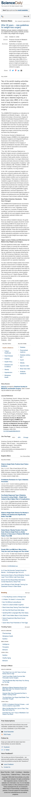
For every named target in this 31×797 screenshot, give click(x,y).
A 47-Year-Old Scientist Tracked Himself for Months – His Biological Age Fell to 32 (13, 571)
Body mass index (25, 369)
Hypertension (8, 372)
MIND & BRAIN (4, 641)
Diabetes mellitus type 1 (25, 356)
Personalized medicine (24, 351)
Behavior (5, 650)
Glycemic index (24, 366)
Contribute (19, 772)
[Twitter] (13, 70)
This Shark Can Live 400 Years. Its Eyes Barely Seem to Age (14, 673)
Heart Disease (8, 356)
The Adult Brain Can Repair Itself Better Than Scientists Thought (15, 698)
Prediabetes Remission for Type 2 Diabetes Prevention (14, 480)
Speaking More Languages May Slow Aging (15, 613)
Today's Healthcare (7, 352)
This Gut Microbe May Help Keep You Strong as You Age (15, 681)
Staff (12, 772)
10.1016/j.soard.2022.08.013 (11, 431)
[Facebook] (10, 70)
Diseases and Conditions (8, 366)
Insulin (22, 360)
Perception (5, 647)
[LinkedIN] (19, 70)
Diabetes (7, 359)
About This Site (5, 772)
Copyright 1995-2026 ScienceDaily (12, 777)
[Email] (21, 70)
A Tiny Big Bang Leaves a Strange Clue (14, 597)
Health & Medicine (7, 348)
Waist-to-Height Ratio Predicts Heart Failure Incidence (14, 465)
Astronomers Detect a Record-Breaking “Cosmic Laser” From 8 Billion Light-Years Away (15, 576)
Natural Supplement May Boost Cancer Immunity (13, 619)
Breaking (4, 593)
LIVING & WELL (4, 652)
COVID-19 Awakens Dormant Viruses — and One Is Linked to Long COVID (15, 705)
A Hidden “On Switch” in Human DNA (13, 599)
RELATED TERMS (22, 343)
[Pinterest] (16, 70)
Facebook (7, 747)
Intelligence (5, 644)
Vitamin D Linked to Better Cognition (13, 605)
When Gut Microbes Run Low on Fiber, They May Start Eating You (15, 709)
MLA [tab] (13, 437)
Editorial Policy (15, 774)
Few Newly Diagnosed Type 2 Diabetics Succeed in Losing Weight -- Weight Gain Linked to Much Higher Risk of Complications (15, 497)
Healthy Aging (6, 658)
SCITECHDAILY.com (13, 566)
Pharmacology (6, 633)
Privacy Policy (5, 774)
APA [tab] (19, 437)
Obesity (6, 369)
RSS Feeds (7, 734)
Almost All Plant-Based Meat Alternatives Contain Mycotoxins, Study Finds (13, 581)
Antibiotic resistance (23, 372)
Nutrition (4, 639)
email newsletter (23, 10)
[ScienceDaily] (12, 3)
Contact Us (7, 767)
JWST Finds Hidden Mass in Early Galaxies (15, 615)
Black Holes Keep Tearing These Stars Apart (15, 607)
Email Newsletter (9, 732)
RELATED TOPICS (6, 343)
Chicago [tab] (25, 437)
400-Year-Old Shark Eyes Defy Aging (13, 610)
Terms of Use (26, 774)
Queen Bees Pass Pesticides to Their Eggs (15, 623)
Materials (4, 386)
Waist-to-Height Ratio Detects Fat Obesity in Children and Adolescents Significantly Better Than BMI (15, 514)
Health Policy (8, 362)
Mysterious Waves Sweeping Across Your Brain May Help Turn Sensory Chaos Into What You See (14, 688)
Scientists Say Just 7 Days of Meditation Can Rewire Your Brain (15, 713)
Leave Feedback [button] (9, 764)
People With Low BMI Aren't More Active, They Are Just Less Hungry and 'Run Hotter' (15, 550)
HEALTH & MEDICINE (6, 630)
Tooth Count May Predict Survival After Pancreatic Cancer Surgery (13, 677)
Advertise (26, 772)
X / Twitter (6, 750)
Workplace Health (7, 376)
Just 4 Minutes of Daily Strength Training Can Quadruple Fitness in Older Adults (14, 585)
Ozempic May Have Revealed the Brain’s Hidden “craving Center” (14, 694)
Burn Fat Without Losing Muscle (11, 602)
